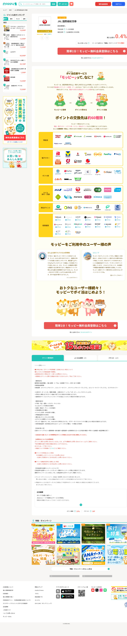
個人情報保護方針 (8, 590)
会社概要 (5, 607)
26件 (49, 34)
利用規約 (5, 593)
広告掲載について (8, 587)
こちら (52, 448)
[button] (2, 18)
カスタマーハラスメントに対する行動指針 (15, 603)
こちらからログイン (97, 58)
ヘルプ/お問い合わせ (9, 613)
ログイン (119, 4)
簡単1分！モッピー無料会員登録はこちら (92, 51)
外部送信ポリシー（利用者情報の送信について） (17, 600)
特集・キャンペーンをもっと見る (81, 569)
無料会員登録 (103, 4)
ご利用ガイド (7, 610)
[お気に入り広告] (71, 4)
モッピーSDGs (7, 616)
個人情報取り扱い (8, 597)
